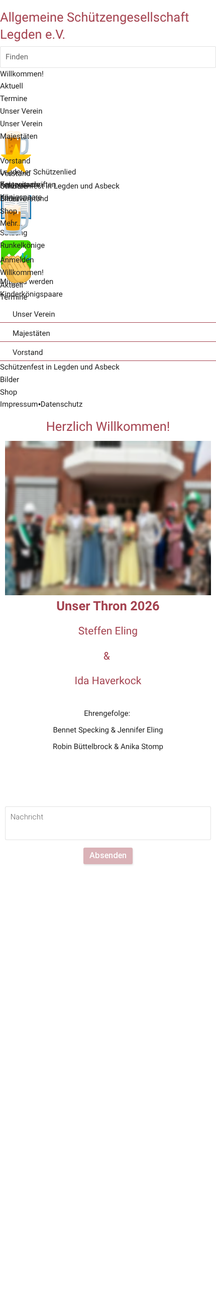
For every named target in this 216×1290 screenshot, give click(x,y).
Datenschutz (62, 404)
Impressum (19, 404)
